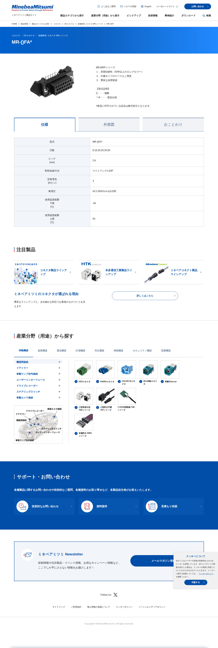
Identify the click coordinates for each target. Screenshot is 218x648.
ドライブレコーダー (27, 385)
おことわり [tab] (173, 124)
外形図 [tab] (109, 124)
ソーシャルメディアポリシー (152, 607)
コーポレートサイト (165, 6)
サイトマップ (58, 607)
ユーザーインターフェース (30, 380)
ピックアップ (134, 15)
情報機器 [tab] (118, 350)
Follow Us (106, 595)
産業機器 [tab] (42, 350)
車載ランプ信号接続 (27, 374)
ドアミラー (22, 368)
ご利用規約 (76, 607)
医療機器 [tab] (166, 350)
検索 (208, 15)
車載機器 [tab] (23, 350)
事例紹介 (169, 15)
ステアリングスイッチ (28, 391)
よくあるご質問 (108, 6)
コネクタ (57, 24)
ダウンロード (188, 15)
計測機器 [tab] (80, 350)
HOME (14, 24)
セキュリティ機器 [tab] (142, 350)
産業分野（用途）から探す (105, 15)
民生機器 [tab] (99, 350)
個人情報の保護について (98, 607)
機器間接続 (22, 362)
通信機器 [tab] (61, 350)
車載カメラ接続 (24, 397)
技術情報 (153, 15)
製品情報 (24, 24)
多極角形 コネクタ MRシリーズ (90, 24)
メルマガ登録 (130, 6)
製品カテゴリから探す (72, 15)
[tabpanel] (109, 401)
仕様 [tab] (44, 124)
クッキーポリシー (206, 574)
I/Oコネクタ (69, 24)
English (148, 6)
